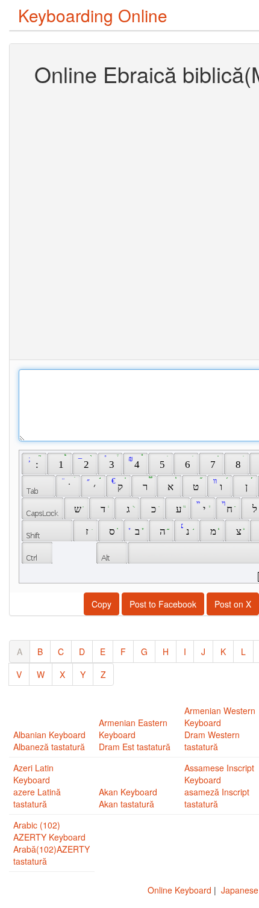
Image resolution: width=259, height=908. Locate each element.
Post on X (232, 604)
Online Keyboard (179, 890)
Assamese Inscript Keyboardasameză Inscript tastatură (219, 786)
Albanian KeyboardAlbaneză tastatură (49, 741)
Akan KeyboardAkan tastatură (128, 798)
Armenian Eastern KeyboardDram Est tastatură (134, 735)
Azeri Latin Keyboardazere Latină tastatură (37, 786)
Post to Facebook (163, 604)
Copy (101, 604)
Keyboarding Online (92, 15)
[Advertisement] (129, 221)
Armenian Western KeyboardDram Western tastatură (219, 728)
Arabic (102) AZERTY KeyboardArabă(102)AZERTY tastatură (51, 843)
